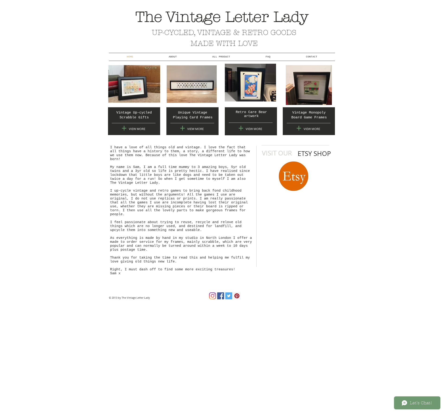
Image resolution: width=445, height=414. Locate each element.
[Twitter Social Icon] (228, 295)
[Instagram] (212, 295)
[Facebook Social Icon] (220, 295)
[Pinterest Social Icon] (236, 295)
